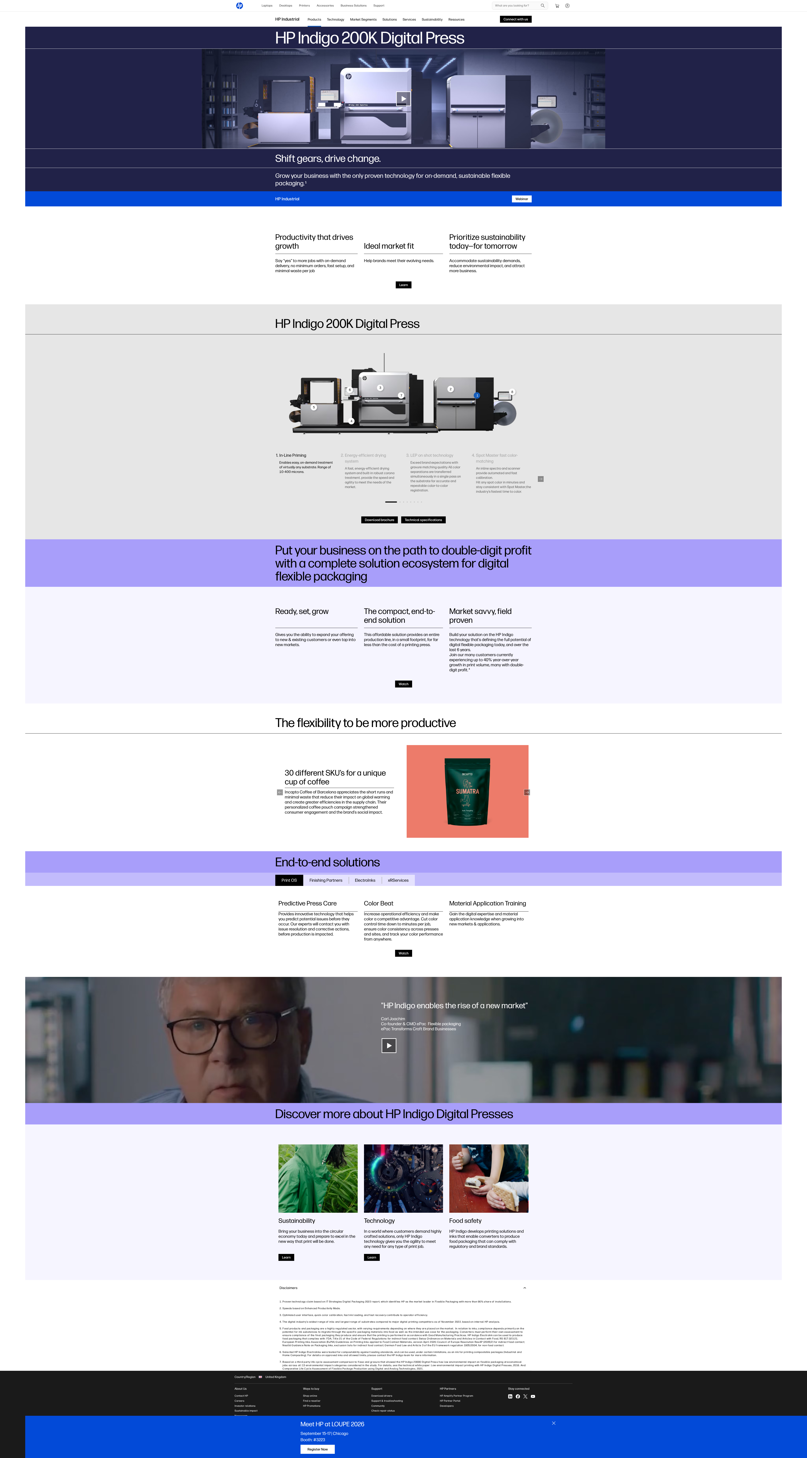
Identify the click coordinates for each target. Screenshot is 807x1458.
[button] (541, 479)
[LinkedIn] (510, 1396)
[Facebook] (518, 1396)
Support (378, 5)
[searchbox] (517, 6)
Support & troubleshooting (387, 1400)
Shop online (310, 1395)
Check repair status (383, 1410)
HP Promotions (311, 1405)
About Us (241, 1389)
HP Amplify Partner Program (456, 1395)
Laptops (267, 5)
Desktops (285, 5)
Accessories (325, 5)
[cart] (557, 6)
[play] (403, 99)
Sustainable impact (246, 1410)
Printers (304, 5)
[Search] (542, 5)
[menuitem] (267, 6)
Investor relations (245, 1405)
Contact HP (241, 1395)
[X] (525, 1396)
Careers (239, 1400)
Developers (447, 1405)
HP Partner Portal (450, 1400)
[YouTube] (533, 1396)
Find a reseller (311, 1400)
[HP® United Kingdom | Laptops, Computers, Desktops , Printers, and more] (240, 6)
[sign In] (567, 6)
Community (378, 1405)
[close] (554, 1423)
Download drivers (381, 1395)
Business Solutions (354, 5)
